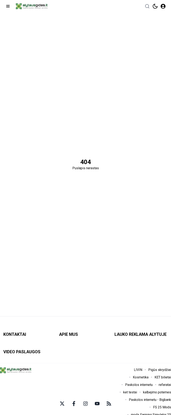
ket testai (130, 392)
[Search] (147, 6)
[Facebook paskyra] (73, 403)
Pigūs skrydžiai (159, 370)
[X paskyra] (62, 403)
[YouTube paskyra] (97, 403)
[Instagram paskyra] (85, 403)
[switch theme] (155, 6)
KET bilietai (163, 377)
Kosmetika (140, 377)
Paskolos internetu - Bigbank (150, 400)
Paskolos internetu (139, 385)
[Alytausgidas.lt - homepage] (31, 6)
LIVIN (138, 370)
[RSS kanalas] (108, 403)
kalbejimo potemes (157, 392)
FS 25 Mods (162, 407)
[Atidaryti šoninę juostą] (7, 6)
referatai (165, 385)
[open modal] (163, 6)
